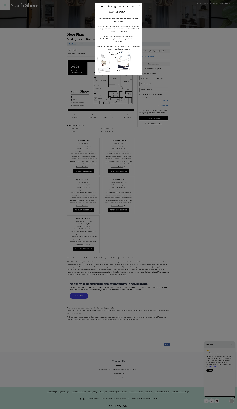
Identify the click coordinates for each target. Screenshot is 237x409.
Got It (136, 54)
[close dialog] (139, 5)
